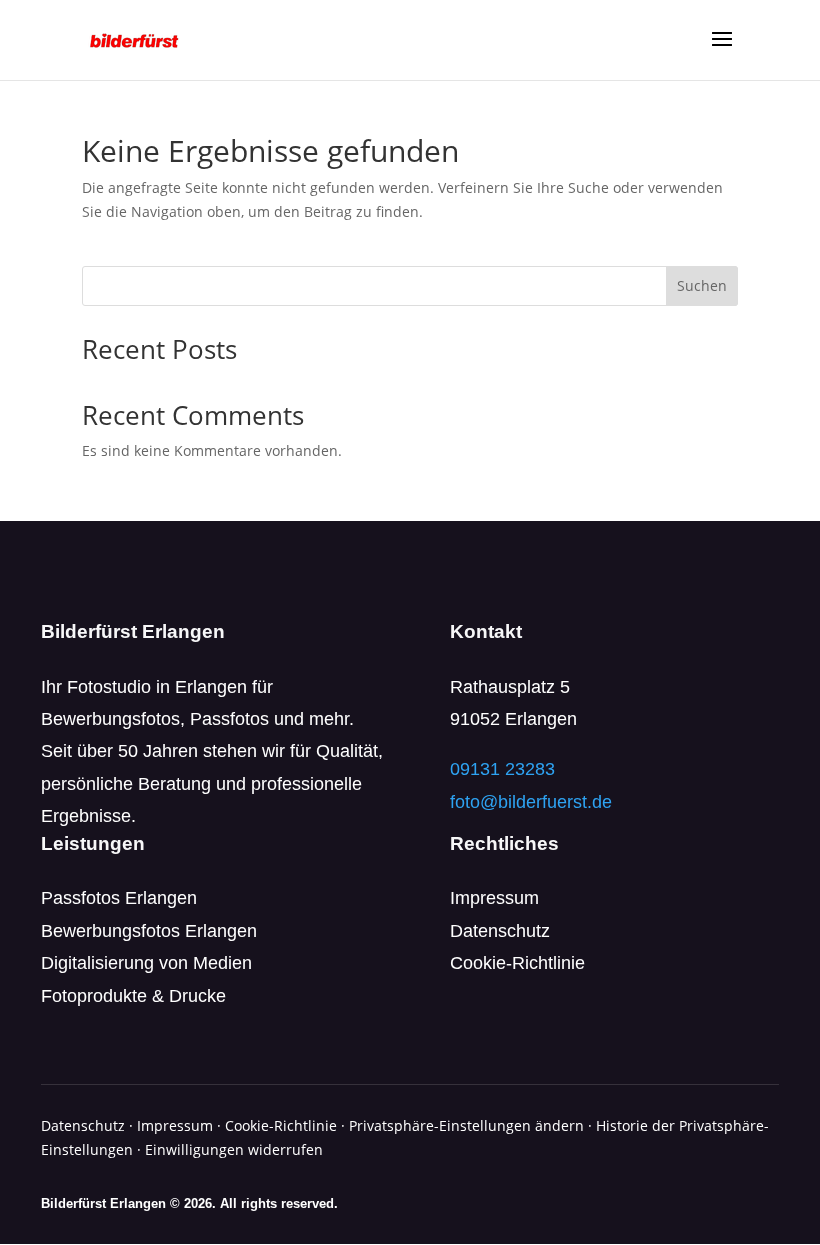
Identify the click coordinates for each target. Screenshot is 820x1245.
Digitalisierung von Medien (146, 963)
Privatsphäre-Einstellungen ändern (466, 1125)
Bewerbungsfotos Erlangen (149, 931)
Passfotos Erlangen (119, 898)
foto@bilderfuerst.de (531, 802)
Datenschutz (500, 931)
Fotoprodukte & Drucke (133, 996)
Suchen (702, 285)
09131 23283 (502, 769)
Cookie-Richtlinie (517, 963)
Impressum (494, 898)
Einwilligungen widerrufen (234, 1149)
